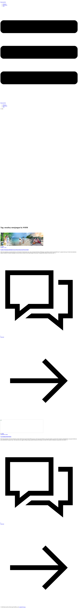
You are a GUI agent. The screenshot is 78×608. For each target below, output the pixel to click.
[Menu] (39, 55)
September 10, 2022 (4, 434)
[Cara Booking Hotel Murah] (21, 432)
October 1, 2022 (3, 247)
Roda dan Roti (3, 2)
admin (3, 246)
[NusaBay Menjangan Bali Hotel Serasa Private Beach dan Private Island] (21, 245)
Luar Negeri (5, 5)
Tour (3, 6)
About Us (4, 104)
